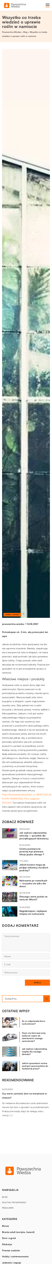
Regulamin (8, 1208)
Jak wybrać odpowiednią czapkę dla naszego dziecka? (34, 1052)
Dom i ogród (9, 1238)
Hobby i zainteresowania (15, 1256)
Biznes (5, 1226)
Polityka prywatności (14, 1202)
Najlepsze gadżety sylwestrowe (19, 1124)
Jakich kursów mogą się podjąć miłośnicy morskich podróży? (33, 867)
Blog (5, 1197)
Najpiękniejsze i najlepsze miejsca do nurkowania (33, 912)
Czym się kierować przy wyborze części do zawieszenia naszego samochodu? (34, 1037)
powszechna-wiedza (13, 624)
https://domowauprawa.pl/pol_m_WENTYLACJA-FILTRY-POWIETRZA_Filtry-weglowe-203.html (27, 798)
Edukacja (7, 1244)
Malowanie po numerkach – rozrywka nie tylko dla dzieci (33, 883)
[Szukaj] (46, 998)
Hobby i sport (12, 615)
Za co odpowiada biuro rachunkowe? (33, 1022)
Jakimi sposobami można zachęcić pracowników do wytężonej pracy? (35, 1066)
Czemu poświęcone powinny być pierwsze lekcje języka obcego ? (31, 851)
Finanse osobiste (11, 1250)
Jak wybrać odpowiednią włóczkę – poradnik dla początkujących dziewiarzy (34, 835)
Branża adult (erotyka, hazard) (18, 1232)
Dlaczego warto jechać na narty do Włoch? (33, 898)
